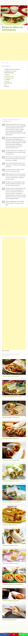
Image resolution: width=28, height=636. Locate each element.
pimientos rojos (9, 76)
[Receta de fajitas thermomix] (14, 415)
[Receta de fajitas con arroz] (14, 561)
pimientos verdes (9, 77)
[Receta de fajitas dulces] (14, 618)
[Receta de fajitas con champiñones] (14, 582)
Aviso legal (7, 632)
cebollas (7, 74)
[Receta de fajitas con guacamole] (14, 500)
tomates (7, 81)
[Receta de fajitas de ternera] (14, 374)
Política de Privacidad (17, 632)
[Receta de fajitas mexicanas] (14, 436)
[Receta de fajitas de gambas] (14, 598)
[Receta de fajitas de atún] (14, 523)
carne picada (13, 71)
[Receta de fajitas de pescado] (14, 458)
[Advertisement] (14, 46)
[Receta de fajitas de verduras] (14, 479)
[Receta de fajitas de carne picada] (14, 394)
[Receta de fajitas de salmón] (14, 543)
